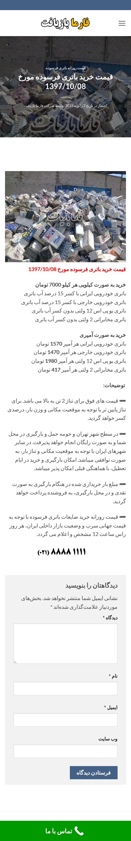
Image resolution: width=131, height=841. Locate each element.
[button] (122, 23)
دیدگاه (110, 617)
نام (113, 676)
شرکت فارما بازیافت (39, 105)
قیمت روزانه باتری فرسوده (66, 67)
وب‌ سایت (108, 738)
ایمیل (111, 707)
